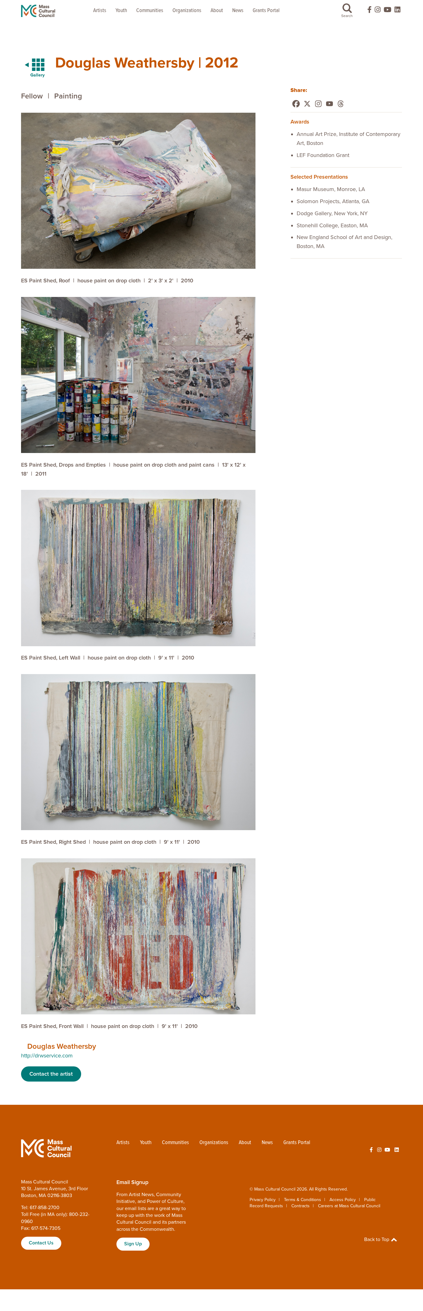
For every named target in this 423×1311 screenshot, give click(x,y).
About (217, 10)
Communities (149, 10)
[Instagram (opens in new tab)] (378, 11)
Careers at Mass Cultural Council (349, 1206)
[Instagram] (318, 104)
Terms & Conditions (302, 1199)
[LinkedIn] (397, 11)
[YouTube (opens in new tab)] (387, 11)
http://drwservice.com (47, 1055)
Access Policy (342, 1199)
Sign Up (133, 1244)
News (237, 10)
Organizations (186, 10)
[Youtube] (329, 104)
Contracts (300, 1206)
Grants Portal (266, 10)
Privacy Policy (263, 1199)
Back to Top (377, 1239)
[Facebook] (296, 104)
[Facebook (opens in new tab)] (367, 11)
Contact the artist (51, 1073)
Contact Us (41, 1243)
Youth (121, 10)
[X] (307, 104)
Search (347, 16)
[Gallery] (31, 65)
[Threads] (341, 104)
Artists (99, 10)
